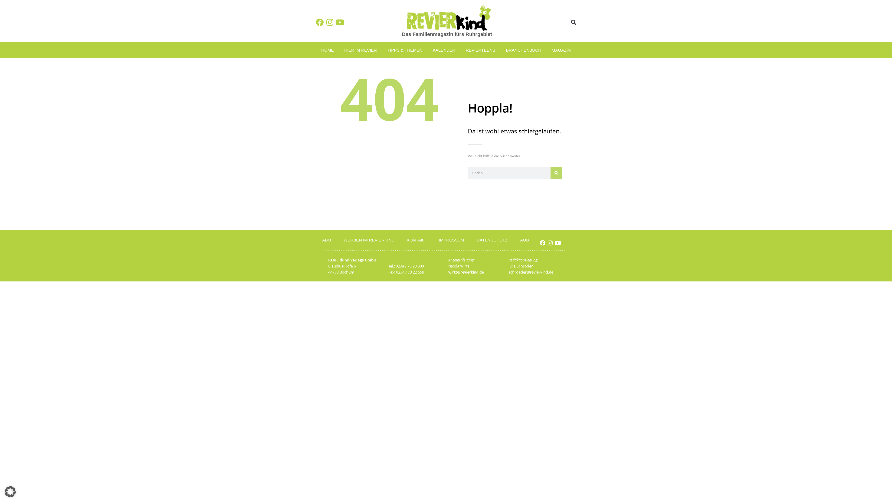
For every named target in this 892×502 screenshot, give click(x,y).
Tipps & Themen (404, 50)
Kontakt (416, 240)
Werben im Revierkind (369, 240)
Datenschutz (492, 240)
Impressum (451, 240)
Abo (326, 240)
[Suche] (556, 173)
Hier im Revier (360, 50)
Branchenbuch (523, 50)
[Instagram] (330, 22)
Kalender (444, 50)
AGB (524, 240)
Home (327, 50)
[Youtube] (340, 22)
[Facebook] (320, 22)
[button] (573, 22)
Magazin (561, 50)
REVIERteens (480, 50)
